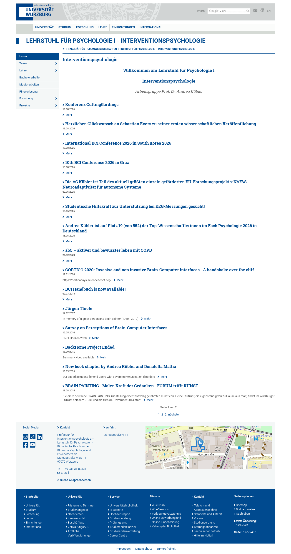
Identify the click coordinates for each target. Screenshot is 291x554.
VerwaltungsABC (78, 527)
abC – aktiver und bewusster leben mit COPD (108, 250)
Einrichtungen (123, 27)
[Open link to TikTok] (33, 437)
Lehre (102, 27)
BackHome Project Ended (90, 347)
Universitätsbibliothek (124, 505)
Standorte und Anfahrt (208, 514)
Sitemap (241, 505)
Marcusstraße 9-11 (115, 434)
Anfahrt (110, 427)
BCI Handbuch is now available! (95, 289)
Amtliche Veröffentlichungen (80, 533)
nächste (173, 414)
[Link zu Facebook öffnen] (26, 445)
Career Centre (118, 535)
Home (23, 56)
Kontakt (65, 427)
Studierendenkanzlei (123, 527)
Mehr (68, 114)
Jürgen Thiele (78, 308)
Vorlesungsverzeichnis (166, 513)
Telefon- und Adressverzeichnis (206, 507)
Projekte (24, 105)
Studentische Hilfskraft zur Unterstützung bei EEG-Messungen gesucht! (135, 206)
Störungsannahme (206, 527)
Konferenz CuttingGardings (91, 104)
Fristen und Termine (80, 505)
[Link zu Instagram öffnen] (26, 437)
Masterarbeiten (29, 84)
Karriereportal (76, 518)
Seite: (237, 532)
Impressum (123, 548)
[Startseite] (64, 49)
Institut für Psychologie (137, 49)
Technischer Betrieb (207, 531)
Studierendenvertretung (125, 531)
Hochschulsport (120, 514)
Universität (44, 27)
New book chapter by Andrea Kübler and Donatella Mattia (120, 366)
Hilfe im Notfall (203, 535)
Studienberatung (120, 518)
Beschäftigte (76, 522)
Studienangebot (78, 509)
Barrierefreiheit (166, 548)
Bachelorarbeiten (30, 77)
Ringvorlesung (28, 91)
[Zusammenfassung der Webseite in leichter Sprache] (255, 10)
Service (115, 496)
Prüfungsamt (118, 522)
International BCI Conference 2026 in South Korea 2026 (118, 143)
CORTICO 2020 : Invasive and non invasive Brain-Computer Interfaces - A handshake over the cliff (159, 269)
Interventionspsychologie (176, 49)
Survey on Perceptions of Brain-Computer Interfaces (116, 327)
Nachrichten (75, 514)
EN (269, 11)
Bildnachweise (245, 509)
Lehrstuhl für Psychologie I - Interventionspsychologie (116, 40)
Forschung (85, 27)
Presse (198, 518)
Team (23, 63)
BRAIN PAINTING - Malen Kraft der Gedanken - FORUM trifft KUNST (131, 385)
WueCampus (160, 509)
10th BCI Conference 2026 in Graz (97, 162)
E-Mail (65, 472)
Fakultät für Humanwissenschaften (92, 49)
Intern (201, 11)
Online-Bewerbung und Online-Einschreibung (166, 520)
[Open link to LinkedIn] (40, 437)
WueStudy (158, 505)
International (151, 27)
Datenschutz (143, 548)
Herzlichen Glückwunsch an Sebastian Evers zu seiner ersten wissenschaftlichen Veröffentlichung (160, 123)
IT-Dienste (116, 509)
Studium (64, 27)
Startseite (32, 496)
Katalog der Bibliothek (166, 526)
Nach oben (243, 513)
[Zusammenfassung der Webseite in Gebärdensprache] (262, 10)
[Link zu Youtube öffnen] (33, 445)
